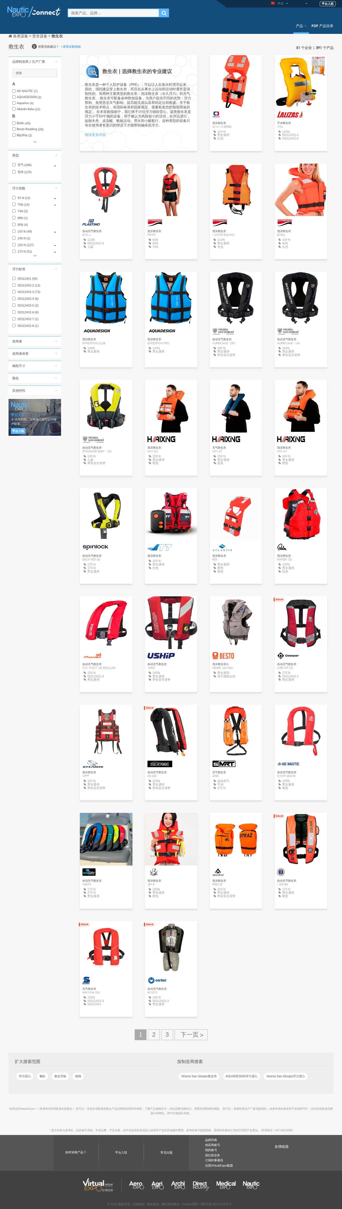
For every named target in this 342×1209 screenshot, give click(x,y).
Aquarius (25, 103)
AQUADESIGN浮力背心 (242, 1076)
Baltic (24, 123)
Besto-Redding (30, 129)
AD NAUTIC (27, 91)
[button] (34, 61)
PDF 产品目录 (322, 25)
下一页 (191, 1034)
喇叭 (43, 1076)
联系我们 (236, 63)
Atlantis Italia (28, 109)
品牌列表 (211, 1140)
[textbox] (113, 13)
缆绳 (78, 1076)
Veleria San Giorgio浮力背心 (285, 1076)
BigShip (24, 135)
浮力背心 (25, 1076)
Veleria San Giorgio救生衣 (199, 1076)
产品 (299, 25)
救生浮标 (60, 1076)
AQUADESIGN (29, 97)
